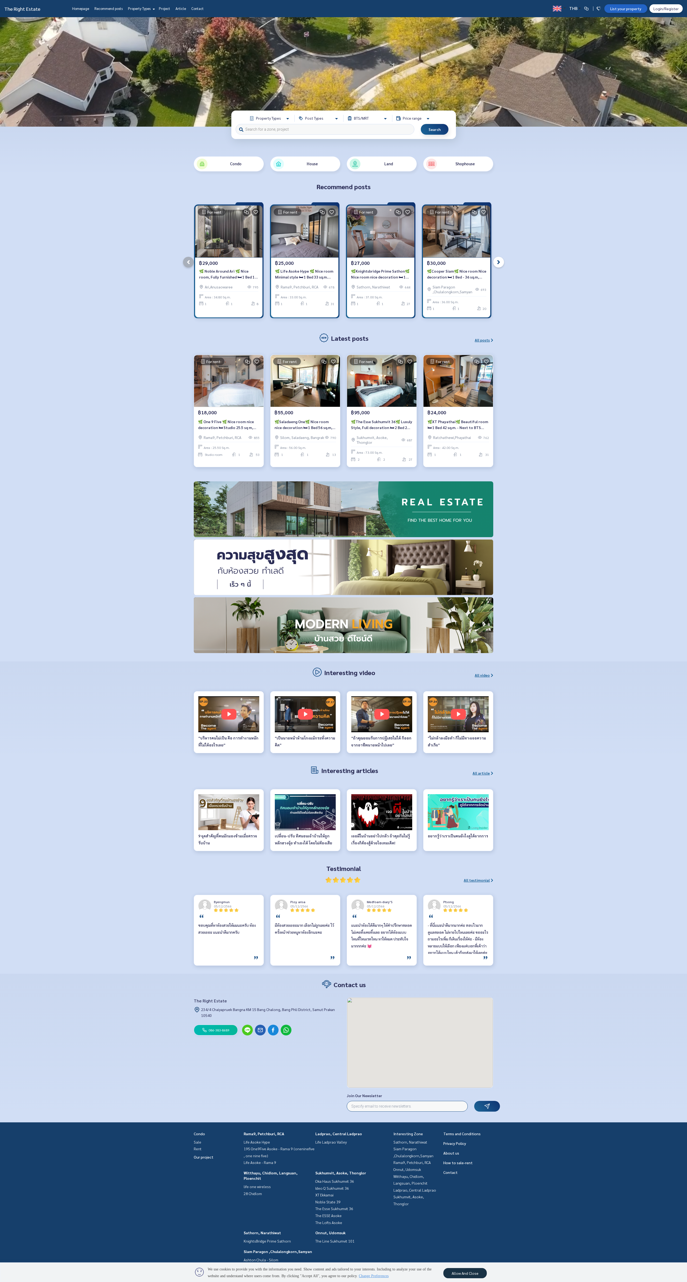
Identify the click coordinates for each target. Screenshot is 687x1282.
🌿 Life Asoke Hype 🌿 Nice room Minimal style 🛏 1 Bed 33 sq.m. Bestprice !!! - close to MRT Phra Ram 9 (304, 274)
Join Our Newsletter (364, 1095)
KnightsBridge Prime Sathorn (267, 1241)
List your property (625, 8)
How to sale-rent (458, 1162)
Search (435, 129)
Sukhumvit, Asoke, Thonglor (340, 1172)
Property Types (139, 8)
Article (181, 8)
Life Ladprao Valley (331, 1142)
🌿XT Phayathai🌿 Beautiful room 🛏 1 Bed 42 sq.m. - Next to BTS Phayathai (457, 425)
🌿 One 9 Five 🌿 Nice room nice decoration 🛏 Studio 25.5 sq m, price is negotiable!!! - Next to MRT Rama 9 (228, 425)
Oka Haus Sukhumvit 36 (334, 1181)
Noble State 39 (328, 1201)
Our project (203, 1157)
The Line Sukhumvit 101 (335, 1241)
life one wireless (257, 1186)
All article (481, 773)
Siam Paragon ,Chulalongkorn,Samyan (278, 1251)
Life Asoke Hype (257, 1142)
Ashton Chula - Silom (261, 1259)
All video (482, 675)
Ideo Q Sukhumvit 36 (332, 1188)
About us (451, 1153)
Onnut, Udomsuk (330, 1232)
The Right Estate (22, 9)
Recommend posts (108, 8)
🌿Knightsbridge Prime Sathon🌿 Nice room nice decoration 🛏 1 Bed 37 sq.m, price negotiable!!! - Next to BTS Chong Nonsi (380, 274)
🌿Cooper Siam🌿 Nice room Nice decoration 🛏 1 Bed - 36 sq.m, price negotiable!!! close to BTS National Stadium (456, 274)
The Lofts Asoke (328, 1222)
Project (164, 8)
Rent (198, 1148)
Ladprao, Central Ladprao (338, 1133)
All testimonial (477, 880)
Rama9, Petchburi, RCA (264, 1133)
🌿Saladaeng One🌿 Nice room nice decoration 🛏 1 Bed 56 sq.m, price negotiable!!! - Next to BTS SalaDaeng (303, 425)
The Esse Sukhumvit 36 (334, 1208)
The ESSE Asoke (328, 1215)
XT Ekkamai (324, 1194)
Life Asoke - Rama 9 (260, 1162)
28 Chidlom (253, 1193)
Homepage (80, 8)
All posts (482, 340)
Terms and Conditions (462, 1133)
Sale (197, 1142)
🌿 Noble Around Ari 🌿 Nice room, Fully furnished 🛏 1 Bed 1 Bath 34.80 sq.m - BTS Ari (227, 274)
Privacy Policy (454, 1143)
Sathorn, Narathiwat (262, 1232)
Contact (197, 8)
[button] (679, 72)
